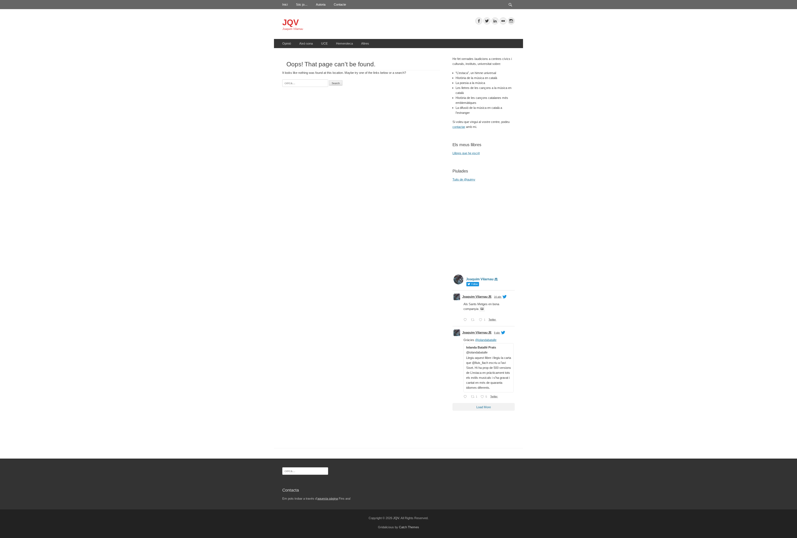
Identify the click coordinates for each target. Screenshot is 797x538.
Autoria (320, 4)
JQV (290, 22)
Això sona (306, 43)
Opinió (286, 43)
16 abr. (498, 296)
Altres (365, 43)
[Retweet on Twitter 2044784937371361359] (474, 320)
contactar (458, 127)
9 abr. (497, 332)
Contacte (340, 4)
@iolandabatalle (485, 340)
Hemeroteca (344, 43)
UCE (324, 43)
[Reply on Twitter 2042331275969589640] (466, 397)
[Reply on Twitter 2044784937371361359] (466, 320)
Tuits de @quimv (463, 179)
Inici (285, 4)
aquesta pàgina (327, 498)
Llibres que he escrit (466, 153)
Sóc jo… (302, 4)
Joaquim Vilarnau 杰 (476, 296)
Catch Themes (409, 527)
